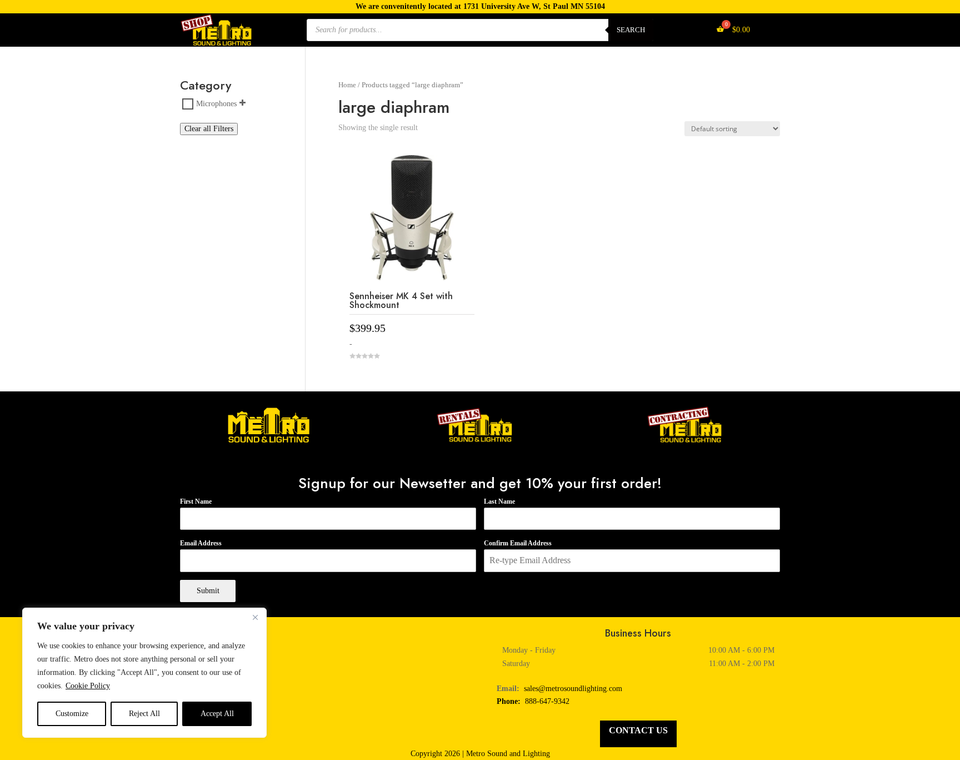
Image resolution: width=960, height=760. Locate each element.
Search (631, 30)
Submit (208, 591)
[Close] (255, 617)
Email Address (201, 543)
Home (347, 85)
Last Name (499, 501)
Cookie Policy (88, 686)
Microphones (216, 104)
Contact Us (638, 730)
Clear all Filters (208, 129)
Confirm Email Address (518, 543)
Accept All (217, 713)
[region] (144, 673)
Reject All (144, 713)
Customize (72, 713)
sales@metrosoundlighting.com (573, 688)
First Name (196, 501)
